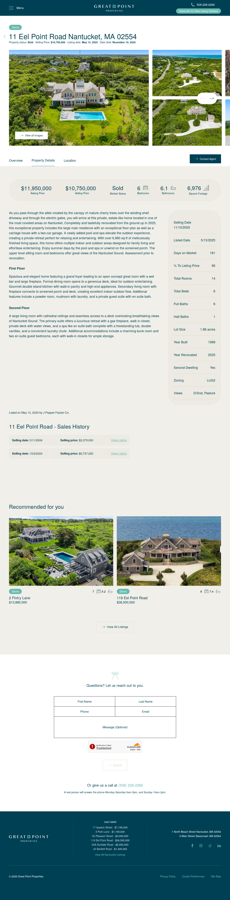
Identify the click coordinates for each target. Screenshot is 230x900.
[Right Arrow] (211, 98)
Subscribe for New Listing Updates (198, 11)
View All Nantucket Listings (110, 854)
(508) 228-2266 (130, 785)
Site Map (216, 876)
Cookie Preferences (193, 876)
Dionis (15, 27)
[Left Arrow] (202, 98)
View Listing (119, 440)
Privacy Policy (168, 876)
